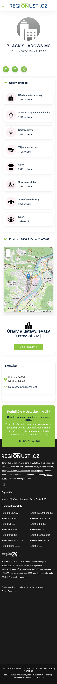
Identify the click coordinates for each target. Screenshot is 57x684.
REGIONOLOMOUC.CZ (40, 535)
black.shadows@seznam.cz (22, 387)
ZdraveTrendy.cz (9, 591)
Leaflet (24, 311)
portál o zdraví (23, 587)
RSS (44, 499)
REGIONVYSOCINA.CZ (40, 518)
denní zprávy (16, 467)
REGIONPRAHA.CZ (10, 529)
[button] (28, 277)
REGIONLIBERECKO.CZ (12, 540)
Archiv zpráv (35, 499)
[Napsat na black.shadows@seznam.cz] (15, 69)
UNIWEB (35, 569)
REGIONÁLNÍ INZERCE (28, 441)
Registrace (23, 499)
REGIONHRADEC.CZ (11, 546)
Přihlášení (14, 499)
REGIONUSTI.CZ (9, 535)
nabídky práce (37, 471)
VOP (26, 671)
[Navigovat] (6, 69)
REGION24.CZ (36, 546)
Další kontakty (27, 347)
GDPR (51, 668)
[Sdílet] (24, 69)
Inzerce (5, 499)
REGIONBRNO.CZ (38, 524)
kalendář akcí (24, 471)
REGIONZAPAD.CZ (10, 518)
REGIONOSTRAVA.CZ (39, 540)
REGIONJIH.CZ (8, 524)
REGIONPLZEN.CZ (10, 513)
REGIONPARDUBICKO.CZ (41, 513)
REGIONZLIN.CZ (37, 529)
